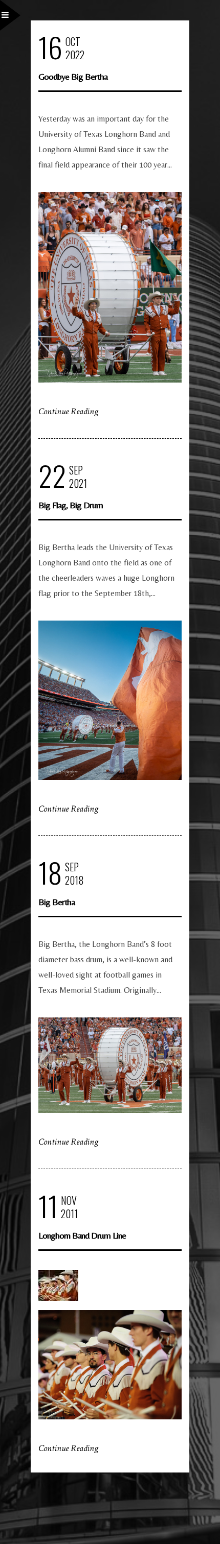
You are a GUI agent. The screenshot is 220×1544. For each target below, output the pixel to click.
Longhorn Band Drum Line (82, 1235)
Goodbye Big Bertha (72, 76)
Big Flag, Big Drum (70, 505)
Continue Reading (68, 411)
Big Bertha (56, 901)
